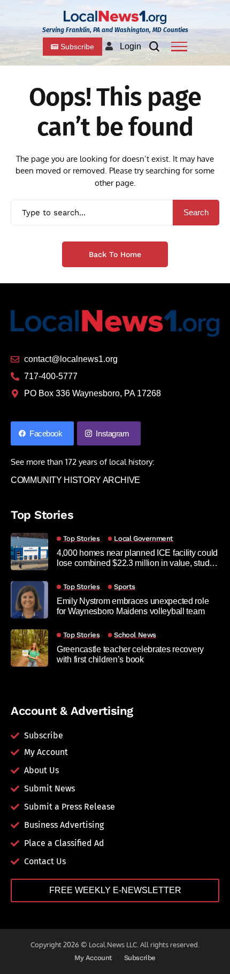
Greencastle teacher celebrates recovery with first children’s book (130, 654)
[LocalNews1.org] (115, 17)
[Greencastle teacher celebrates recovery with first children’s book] (29, 648)
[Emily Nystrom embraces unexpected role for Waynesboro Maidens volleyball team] (29, 599)
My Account (93, 958)
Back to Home (115, 254)
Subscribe (140, 958)
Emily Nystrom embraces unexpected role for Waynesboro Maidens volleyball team (133, 606)
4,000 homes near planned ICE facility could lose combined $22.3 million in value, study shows (137, 558)
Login (130, 46)
